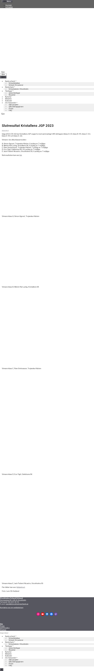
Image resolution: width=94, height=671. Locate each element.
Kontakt (9, 5)
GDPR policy (5, 628)
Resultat (12, 95)
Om (1, 624)
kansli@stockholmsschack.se (17, 604)
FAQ (10, 110)
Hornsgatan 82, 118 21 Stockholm (13, 600)
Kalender (8, 101)
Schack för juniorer (16, 85)
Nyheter (8, 97)
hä (20, 155)
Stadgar (3, 630)
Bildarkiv (8, 99)
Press (2, 626)
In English (9, 7)
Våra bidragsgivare (16, 107)
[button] (3, 72)
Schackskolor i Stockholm (18, 89)
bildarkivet (21, 587)
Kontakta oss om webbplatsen (11, 608)
